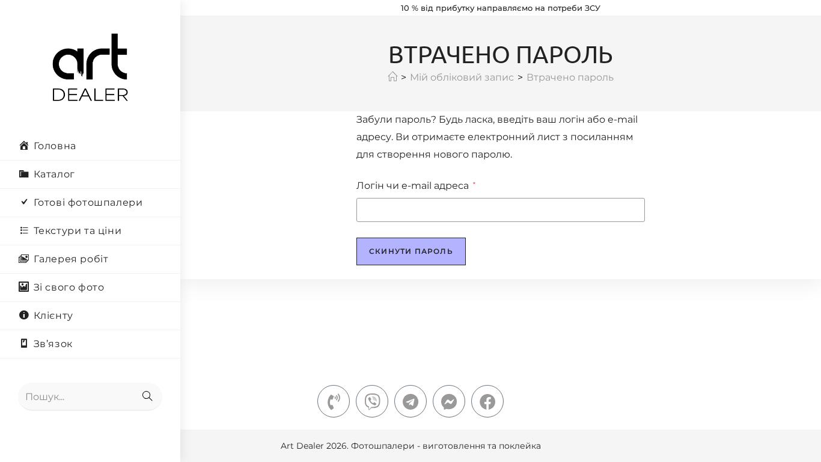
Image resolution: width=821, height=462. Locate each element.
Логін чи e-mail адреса (415, 184)
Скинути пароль (411, 251)
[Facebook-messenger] (449, 401)
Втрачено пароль (570, 77)
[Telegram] (410, 401)
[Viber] (372, 401)
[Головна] (392, 77)
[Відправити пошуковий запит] (147, 397)
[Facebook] (487, 401)
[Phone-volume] (333, 401)
